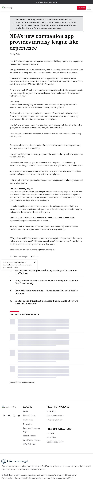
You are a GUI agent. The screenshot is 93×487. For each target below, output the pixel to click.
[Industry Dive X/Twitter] (13, 415)
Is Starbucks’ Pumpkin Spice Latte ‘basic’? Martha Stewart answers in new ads (46, 302)
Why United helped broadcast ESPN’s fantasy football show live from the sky (47, 282)
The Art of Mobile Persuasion (41, 84)
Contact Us (28, 420)
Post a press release (25, 382)
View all (13, 382)
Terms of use (20, 478)
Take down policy (34, 478)
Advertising (51, 411)
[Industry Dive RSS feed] (19, 415)
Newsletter (27, 424)
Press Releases (29, 436)
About (25, 411)
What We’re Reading (32, 440)
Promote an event (54, 420)
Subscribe (81, 8)
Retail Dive (51, 437)
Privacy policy (7, 478)
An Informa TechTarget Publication (46, 2)
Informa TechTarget (43, 466)
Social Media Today (55, 442)
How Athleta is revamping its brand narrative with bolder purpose (46, 292)
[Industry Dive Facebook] (8, 415)
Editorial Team (29, 415)
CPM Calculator (30, 444)
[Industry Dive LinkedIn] (3, 415)
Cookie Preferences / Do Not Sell (58, 478)
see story (61, 229)
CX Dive (50, 433)
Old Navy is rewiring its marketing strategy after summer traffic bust (46, 272)
